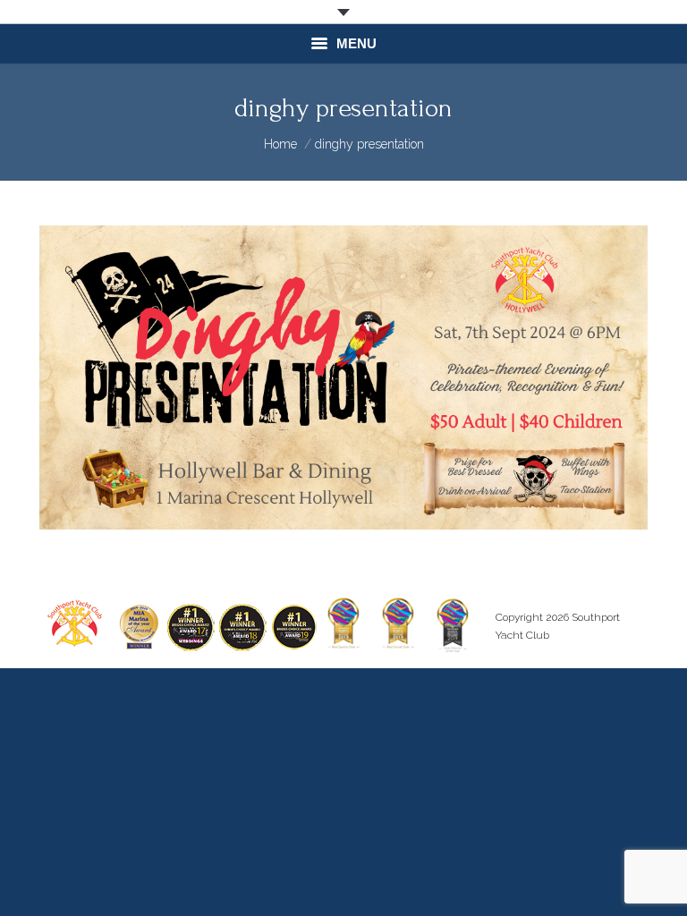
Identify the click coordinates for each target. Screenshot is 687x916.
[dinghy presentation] (343, 377)
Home (280, 144)
